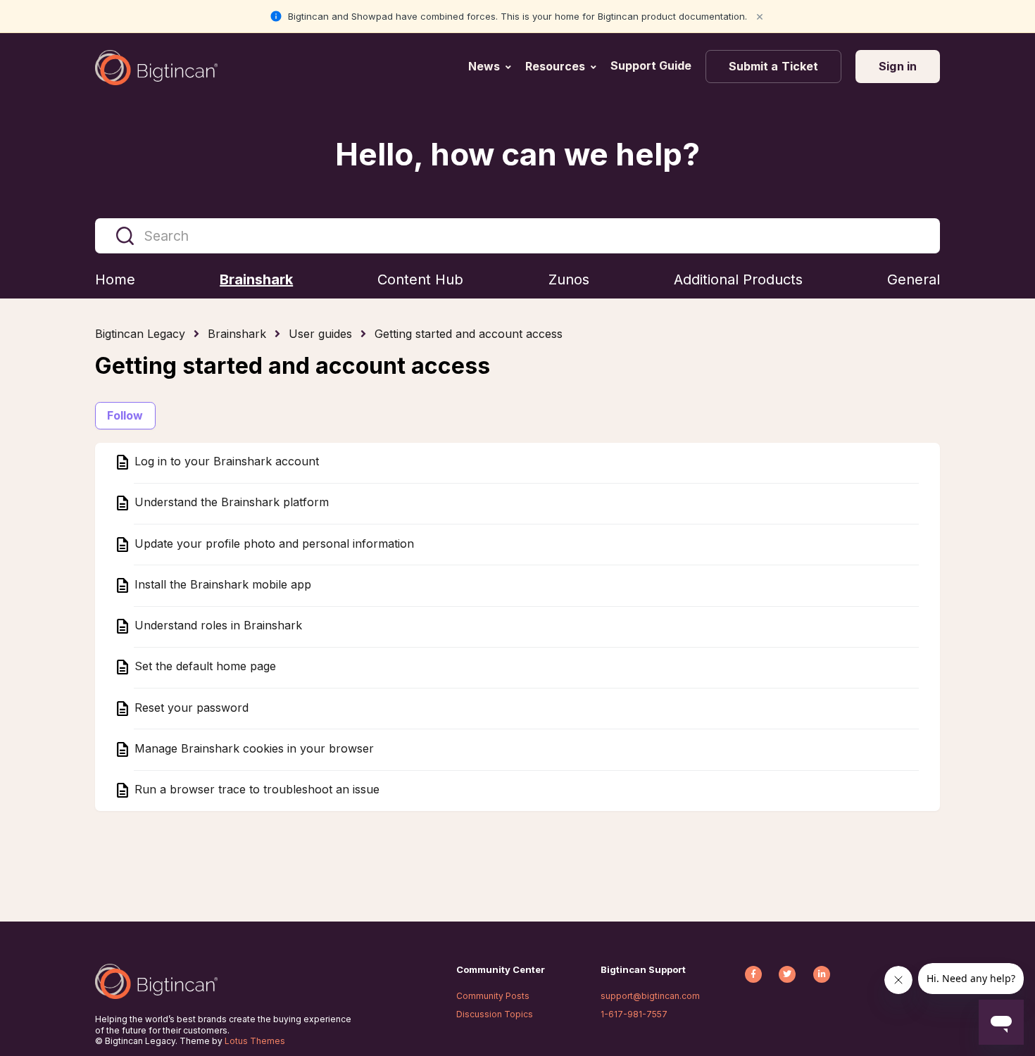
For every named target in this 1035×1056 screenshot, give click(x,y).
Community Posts (492, 996)
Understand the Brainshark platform (230, 503)
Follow (125, 415)
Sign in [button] (898, 66)
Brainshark (237, 334)
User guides (320, 334)
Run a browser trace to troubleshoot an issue (255, 790)
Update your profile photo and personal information (272, 543)
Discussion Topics (494, 1014)
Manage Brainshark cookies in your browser (252, 748)
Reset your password (190, 707)
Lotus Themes (255, 1041)
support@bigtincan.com (650, 996)
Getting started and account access (469, 334)
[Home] (156, 67)
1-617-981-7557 (634, 1014)
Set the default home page (203, 667)
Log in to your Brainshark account (225, 462)
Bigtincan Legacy (140, 334)
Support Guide (652, 65)
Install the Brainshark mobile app (221, 584)
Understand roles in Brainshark (216, 626)
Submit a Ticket (774, 66)
